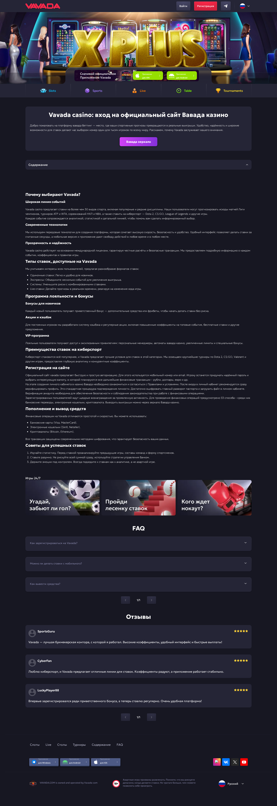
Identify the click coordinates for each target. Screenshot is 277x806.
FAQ (120, 744)
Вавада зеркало (138, 142)
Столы (62, 744)
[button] (272, 48)
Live (48, 744)
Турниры (79, 744)
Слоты (35, 744)
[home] (42, 6)
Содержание (101, 744)
